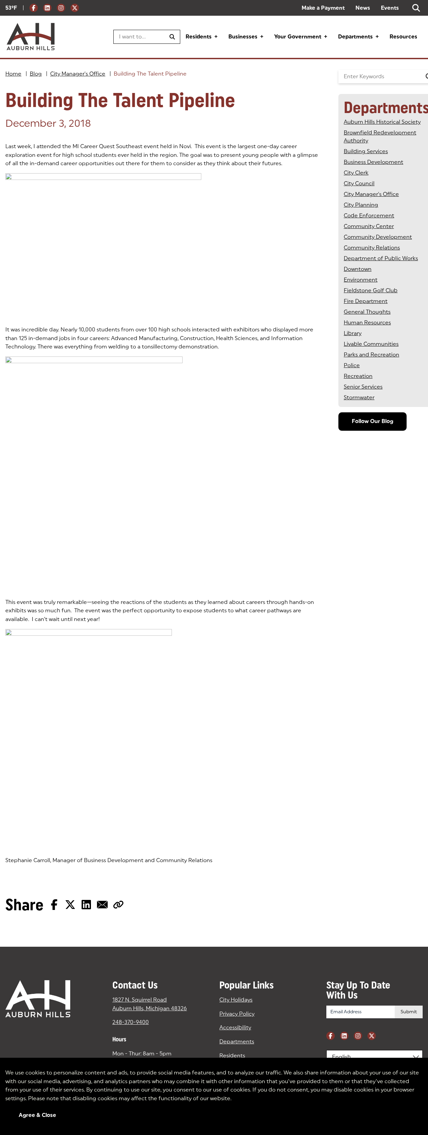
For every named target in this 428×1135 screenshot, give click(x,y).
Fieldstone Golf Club (371, 290)
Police (352, 365)
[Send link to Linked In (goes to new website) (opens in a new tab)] (86, 904)
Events (390, 8)
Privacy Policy (236, 1014)
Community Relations (372, 247)
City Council (359, 183)
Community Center (369, 226)
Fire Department (366, 301)
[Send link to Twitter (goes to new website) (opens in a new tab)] (70, 904)
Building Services (366, 151)
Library (352, 333)
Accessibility (235, 1027)
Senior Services (363, 387)
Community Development (378, 237)
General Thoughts (367, 312)
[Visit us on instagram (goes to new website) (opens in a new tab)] (61, 8)
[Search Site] (416, 7)
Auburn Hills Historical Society (382, 122)
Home (13, 74)
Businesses (242, 36)
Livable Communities (371, 344)
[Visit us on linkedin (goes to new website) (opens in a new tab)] (47, 8)
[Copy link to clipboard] (118, 904)
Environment (361, 280)
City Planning (361, 205)
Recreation (358, 376)
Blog (36, 74)
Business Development (373, 162)
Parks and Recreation (371, 354)
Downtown (357, 269)
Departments (355, 36)
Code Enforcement (369, 215)
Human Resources (367, 322)
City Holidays (235, 1000)
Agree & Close (37, 1115)
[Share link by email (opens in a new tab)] (102, 904)
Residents (199, 36)
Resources (403, 36)
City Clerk (356, 173)
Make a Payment (323, 8)
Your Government (297, 36)
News (362, 8)
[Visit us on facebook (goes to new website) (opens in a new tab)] (33, 8)
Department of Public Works (381, 258)
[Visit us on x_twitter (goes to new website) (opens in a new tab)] (75, 8)
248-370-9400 (130, 1022)
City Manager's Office (77, 74)
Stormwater (359, 397)
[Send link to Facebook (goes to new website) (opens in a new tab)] (54, 904)
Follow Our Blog (372, 421)
